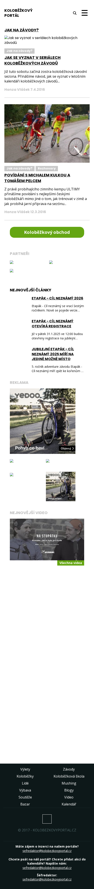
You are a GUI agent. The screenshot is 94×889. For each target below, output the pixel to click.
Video (68, 797)
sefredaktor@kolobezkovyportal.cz (47, 851)
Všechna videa (70, 563)
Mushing (69, 783)
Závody (69, 769)
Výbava (25, 790)
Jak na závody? (19, 51)
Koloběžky (25, 776)
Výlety (25, 769)
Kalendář (69, 804)
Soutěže (25, 797)
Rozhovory (47, 168)
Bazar (25, 804)
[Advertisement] (47, 623)
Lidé (25, 783)
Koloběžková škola (69, 776)
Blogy (69, 790)
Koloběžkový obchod (47, 232)
